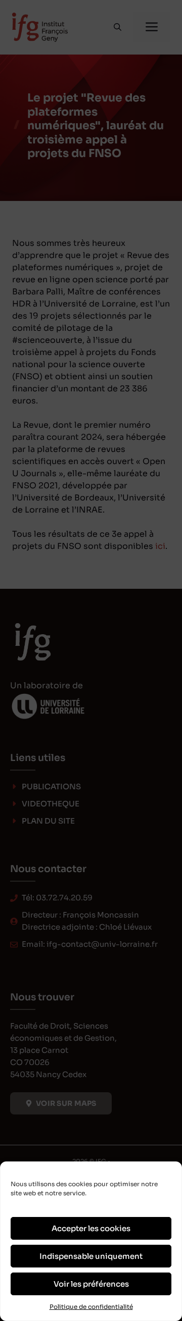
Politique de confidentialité (91, 1306)
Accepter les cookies (91, 1228)
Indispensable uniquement (91, 1256)
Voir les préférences (91, 1284)
